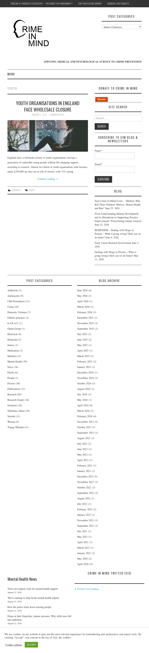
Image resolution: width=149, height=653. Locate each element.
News (10, 367)
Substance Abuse (16, 410)
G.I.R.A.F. (13, 323)
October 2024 (84, 383)
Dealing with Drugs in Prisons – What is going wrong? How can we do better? (115, 253)
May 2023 (82, 454)
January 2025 (84, 367)
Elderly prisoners (16, 317)
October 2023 (84, 427)
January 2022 (84, 514)
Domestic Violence (17, 312)
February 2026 (84, 312)
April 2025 (82, 350)
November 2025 (85, 323)
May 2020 (82, 558)
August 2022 (83, 498)
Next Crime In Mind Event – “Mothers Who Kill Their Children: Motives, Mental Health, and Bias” (118, 204)
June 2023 (82, 449)
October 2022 (84, 487)
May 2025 (82, 345)
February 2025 (84, 361)
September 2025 (85, 328)
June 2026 (82, 290)
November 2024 (85, 378)
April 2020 (82, 564)
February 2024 (84, 416)
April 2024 (82, 405)
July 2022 (82, 504)
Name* (98, 150)
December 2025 (85, 317)
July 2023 (82, 443)
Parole (10, 372)
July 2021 (82, 531)
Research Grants (15, 400)
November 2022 (85, 482)
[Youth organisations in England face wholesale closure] (47, 136)
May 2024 (82, 400)
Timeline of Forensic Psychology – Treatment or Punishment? (41, 3)
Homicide (12, 339)
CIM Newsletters (16, 301)
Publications (13, 389)
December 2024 (85, 372)
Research (16, 190)
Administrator (57, 114)
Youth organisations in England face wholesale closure (47, 106)
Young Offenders (16, 427)
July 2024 (82, 394)
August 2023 (83, 438)
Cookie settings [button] (13, 644)
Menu (11, 74)
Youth (32, 190)
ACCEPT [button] (31, 644)
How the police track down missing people (29, 607)
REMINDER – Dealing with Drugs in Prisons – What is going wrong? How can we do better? (118, 233)
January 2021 (84, 553)
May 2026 (82, 295)
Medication (13, 350)
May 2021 (82, 536)
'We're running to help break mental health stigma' (33, 598)
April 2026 (82, 301)
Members (12, 356)
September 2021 (85, 525)
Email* (98, 164)
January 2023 (84, 471)
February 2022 (84, 509)
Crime (10, 306)
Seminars (12, 405)
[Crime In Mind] (32, 33)
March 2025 (83, 356)
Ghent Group (14, 328)
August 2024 (83, 389)
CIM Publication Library (90, 3)
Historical (12, 334)
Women (11, 421)
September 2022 (85, 493)
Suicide (11, 416)
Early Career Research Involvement (113, 243)
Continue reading (47, 178)
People (10, 378)
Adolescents (13, 295)
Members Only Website (118, 3)
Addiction (12, 290)
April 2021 (82, 542)
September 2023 (85, 432)
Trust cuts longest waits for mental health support (32, 588)
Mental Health (14, 361)
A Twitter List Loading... (87, 589)
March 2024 (83, 410)
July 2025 (82, 334)
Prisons (11, 383)
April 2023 (82, 460)
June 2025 (82, 339)
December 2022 (85, 476)
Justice (10, 345)
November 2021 (85, 520)
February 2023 (84, 465)
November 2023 (85, 421)
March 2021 (83, 547)
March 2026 (83, 306)
